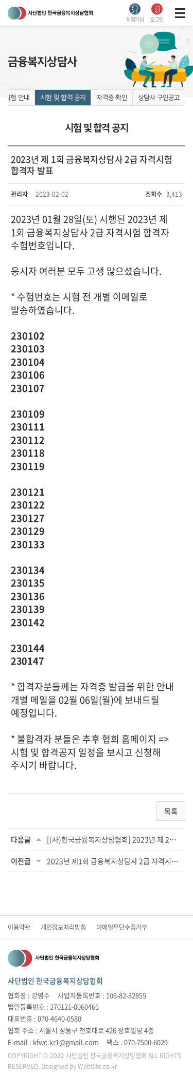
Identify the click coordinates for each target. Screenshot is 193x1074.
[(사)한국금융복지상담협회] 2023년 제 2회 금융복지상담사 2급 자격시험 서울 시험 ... (114, 839)
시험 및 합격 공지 (62, 97)
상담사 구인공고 (159, 97)
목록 (171, 811)
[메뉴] (180, 13)
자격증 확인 (111, 97)
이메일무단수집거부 (121, 927)
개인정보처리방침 (63, 927)
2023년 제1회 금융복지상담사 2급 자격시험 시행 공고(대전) (114, 861)
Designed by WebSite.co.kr (79, 1066)
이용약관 (19, 927)
